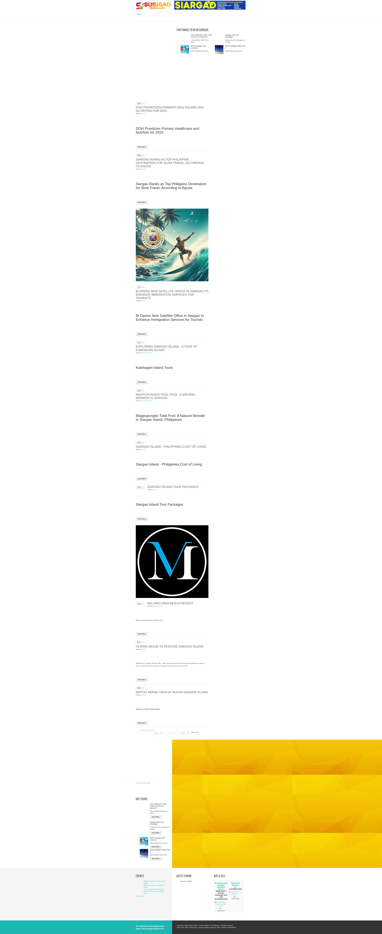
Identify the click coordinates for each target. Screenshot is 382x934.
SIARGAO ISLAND (146, 352)
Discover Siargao (204, 927)
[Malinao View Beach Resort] (172, 561)
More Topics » (140, 896)
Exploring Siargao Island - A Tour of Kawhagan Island (166, 348)
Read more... (142, 147)
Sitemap (233, 927)
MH (229, 927)
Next (183, 733)
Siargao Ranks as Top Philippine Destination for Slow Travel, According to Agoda (170, 163)
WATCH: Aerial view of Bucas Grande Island (172, 692)
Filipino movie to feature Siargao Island (170, 646)
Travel (143, 169)
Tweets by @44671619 (143, 783)
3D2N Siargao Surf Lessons (198, 47)
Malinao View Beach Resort (170, 603)
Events (146, 887)
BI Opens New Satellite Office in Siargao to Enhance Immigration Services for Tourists (172, 295)
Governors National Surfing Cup (154, 889)
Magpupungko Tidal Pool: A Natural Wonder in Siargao (165, 396)
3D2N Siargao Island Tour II (235, 47)
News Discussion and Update (154, 885)
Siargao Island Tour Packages (172, 486)
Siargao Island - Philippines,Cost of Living (171, 446)
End (188, 733)
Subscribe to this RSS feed (146, 730)
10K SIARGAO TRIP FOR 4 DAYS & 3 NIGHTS (201, 36)
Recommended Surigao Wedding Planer (221, 886)
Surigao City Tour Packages (232, 36)
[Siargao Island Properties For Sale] (210, 5)
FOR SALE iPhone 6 (235, 884)
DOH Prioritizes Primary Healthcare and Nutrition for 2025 (170, 109)
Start (156, 733)
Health (143, 113)
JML (218, 927)
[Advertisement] (210, 15)
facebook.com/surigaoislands (151, 926)
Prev (161, 733)
